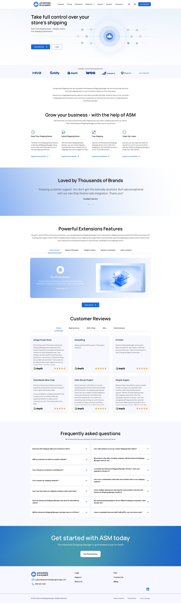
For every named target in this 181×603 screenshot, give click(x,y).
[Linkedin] (148, 589)
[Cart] (134, 4)
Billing (116, 581)
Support (100, 4)
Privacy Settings (145, 598)
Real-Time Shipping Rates (41, 136)
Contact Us (119, 4)
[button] (129, 4)
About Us (78, 581)
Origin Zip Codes (129, 136)
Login (77, 573)
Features (61, 4)
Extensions (79, 4)
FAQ (115, 573)
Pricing (69, 4)
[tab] (54, 250)
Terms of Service (118, 598)
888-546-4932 (40, 584)
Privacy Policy (132, 598)
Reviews (109, 4)
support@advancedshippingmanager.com (50, 580)
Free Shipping (97, 136)
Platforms (89, 4)
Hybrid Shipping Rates (71, 136)
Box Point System (60, 277)
